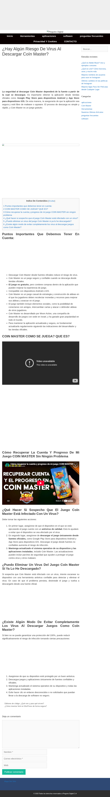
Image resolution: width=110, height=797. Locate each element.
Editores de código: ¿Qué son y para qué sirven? (24, 704)
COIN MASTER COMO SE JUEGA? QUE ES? (25, 209)
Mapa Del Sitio (10, 781)
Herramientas (27, 36)
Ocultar (52, 201)
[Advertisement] (55, 15)
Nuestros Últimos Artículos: (92, 112)
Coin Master (86, 106)
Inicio (10, 36)
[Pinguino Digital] (55, 31)
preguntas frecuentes (91, 36)
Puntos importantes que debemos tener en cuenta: (27, 206)
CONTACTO (70, 41)
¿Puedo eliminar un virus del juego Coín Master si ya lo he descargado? (37, 221)
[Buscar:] (94, 49)
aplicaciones (49, 36)
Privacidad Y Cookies (45, 41)
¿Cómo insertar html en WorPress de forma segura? (26, 706)
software (68, 36)
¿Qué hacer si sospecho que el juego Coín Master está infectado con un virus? (40, 218)
